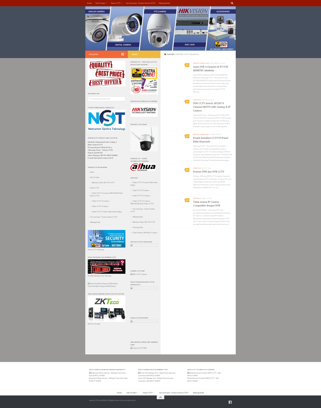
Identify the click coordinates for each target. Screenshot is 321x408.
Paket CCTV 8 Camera (100, 206)
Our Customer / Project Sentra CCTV (140, 3)
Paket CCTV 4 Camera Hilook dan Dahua (107, 212)
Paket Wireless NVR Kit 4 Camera (145, 232)
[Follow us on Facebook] (122, 54)
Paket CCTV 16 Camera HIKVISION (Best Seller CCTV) (106, 194)
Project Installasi (201, 63)
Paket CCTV (116, 3)
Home (89, 3)
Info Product (100, 3)
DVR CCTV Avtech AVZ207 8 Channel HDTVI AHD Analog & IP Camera (211, 107)
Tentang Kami (138, 227)
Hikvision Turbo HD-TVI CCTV (103, 182)
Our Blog (197, 100)
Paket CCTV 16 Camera (100, 201)
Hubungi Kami (164, 3)
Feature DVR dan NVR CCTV (208, 171)
